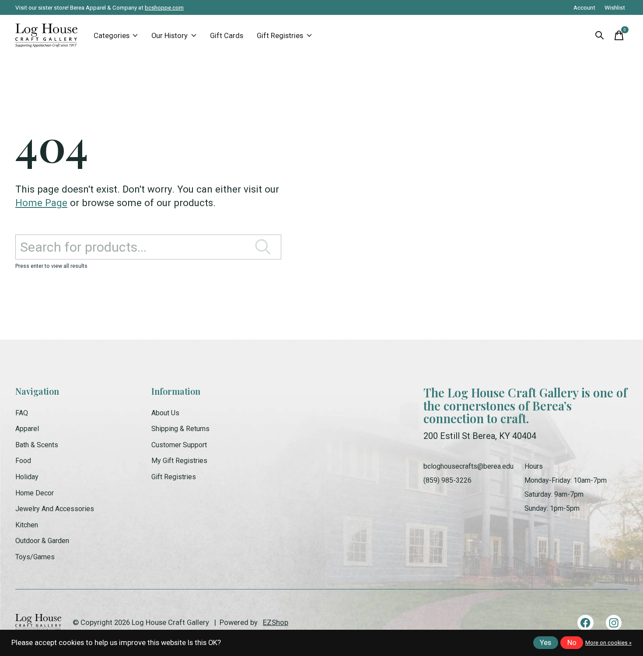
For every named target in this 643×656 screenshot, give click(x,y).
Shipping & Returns (180, 428)
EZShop (275, 622)
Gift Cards (226, 36)
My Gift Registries (179, 460)
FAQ (21, 413)
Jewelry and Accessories (54, 509)
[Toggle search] (599, 35)
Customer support (179, 445)
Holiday (26, 477)
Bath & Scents (36, 445)
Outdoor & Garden (42, 541)
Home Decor (34, 493)
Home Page (41, 202)
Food (23, 460)
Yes (545, 642)
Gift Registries (280, 36)
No (572, 642)
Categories (111, 36)
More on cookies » (608, 643)
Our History (169, 36)
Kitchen (26, 525)
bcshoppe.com (164, 7)
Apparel (27, 428)
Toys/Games (35, 557)
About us (165, 413)
